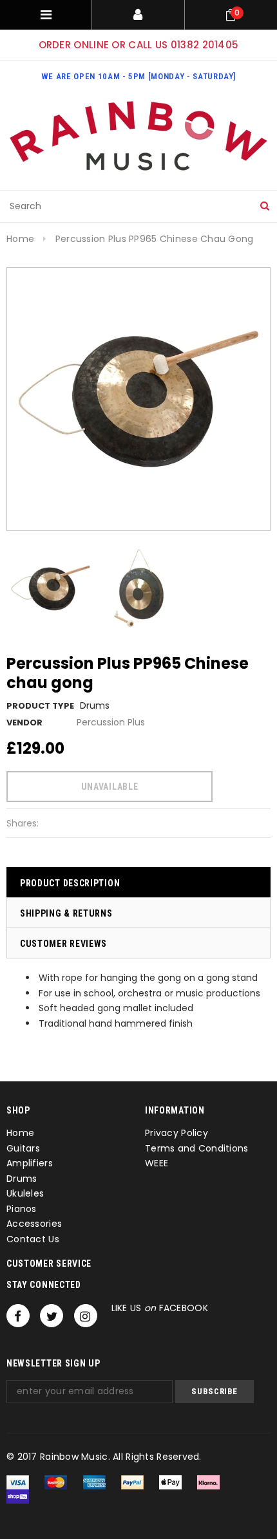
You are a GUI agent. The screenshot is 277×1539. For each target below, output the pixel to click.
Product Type (40, 706)
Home (20, 238)
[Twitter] (51, 1315)
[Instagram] (85, 1315)
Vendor (24, 722)
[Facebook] (18, 1315)
